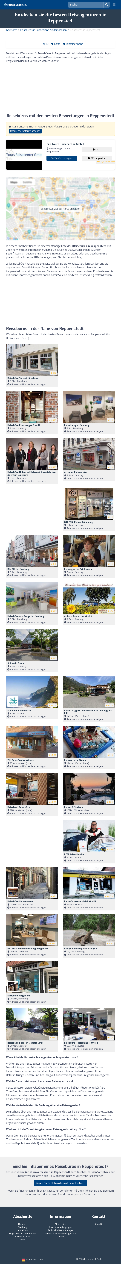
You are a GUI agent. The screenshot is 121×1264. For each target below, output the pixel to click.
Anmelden (22, 1230)
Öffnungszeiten (98, 158)
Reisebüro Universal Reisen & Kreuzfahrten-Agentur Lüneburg (32, 474)
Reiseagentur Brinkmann (78, 569)
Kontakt (98, 1224)
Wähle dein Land (34, 1259)
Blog (22, 1239)
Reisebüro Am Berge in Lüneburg (25, 616)
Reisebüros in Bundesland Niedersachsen (43, 30)
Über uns (22, 1224)
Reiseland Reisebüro (18, 807)
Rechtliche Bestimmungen (61, 1230)
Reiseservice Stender (76, 760)
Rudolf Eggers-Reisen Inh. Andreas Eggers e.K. (88, 712)
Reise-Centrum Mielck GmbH (80, 901)
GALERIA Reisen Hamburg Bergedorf (27, 948)
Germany (11, 30)
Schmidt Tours (15, 663)
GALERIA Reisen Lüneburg (78, 522)
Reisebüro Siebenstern (20, 901)
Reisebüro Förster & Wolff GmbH (25, 1042)
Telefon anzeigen (63, 158)
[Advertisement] (60, 87)
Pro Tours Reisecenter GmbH (65, 144)
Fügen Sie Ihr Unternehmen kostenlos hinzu (60, 1183)
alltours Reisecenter (75, 472)
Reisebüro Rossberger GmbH (23, 425)
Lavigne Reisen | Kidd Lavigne (80, 948)
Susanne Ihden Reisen (19, 710)
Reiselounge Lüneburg (76, 425)
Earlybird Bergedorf (18, 995)
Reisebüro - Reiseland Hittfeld (81, 1042)
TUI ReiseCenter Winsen (20, 760)
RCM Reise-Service (74, 854)
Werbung (22, 1227)
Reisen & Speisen (73, 807)
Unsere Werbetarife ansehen (25, 131)
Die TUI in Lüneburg (18, 569)
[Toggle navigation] (114, 5)
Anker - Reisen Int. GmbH (78, 616)
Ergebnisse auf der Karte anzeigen (60, 208)
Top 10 (44, 44)
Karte (98, 149)
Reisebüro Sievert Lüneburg (23, 378)
